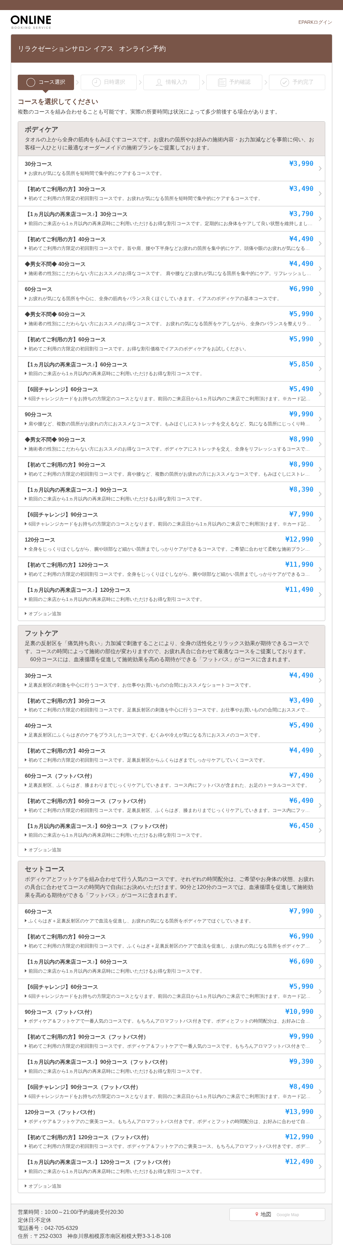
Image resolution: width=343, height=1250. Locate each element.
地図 (280, 1214)
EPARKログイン (315, 22)
